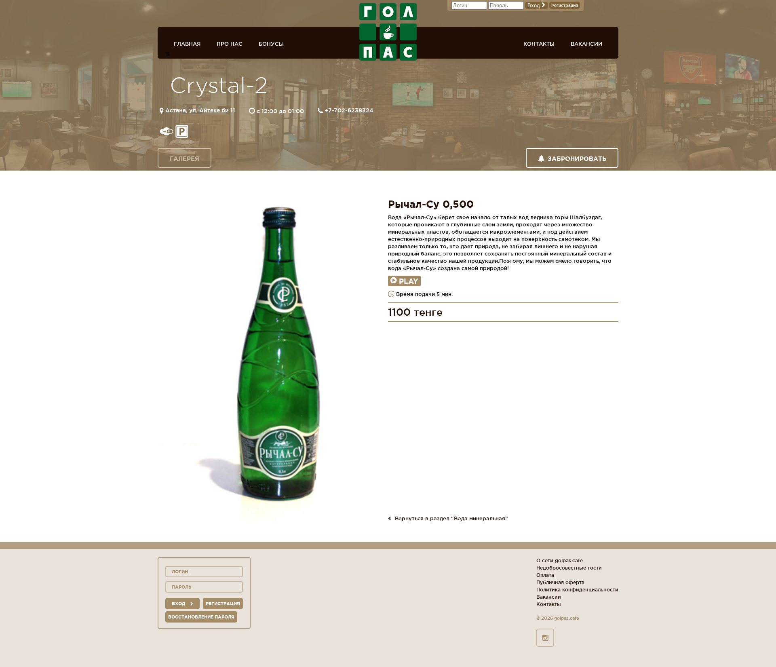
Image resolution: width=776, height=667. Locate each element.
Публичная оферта (560, 582)
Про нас (229, 43)
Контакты (539, 43)
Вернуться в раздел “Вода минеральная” (451, 518)
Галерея (184, 158)
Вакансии (586, 43)
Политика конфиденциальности (577, 589)
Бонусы (271, 43)
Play (408, 281)
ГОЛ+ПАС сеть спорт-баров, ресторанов (388, 32)
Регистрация (564, 5)
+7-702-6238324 (349, 110)
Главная (187, 43)
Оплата (545, 575)
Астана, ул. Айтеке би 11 (200, 110)
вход (179, 603)
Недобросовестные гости (569, 567)
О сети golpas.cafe (559, 560)
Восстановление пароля (201, 616)
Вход (534, 5)
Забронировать (577, 158)
